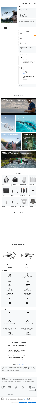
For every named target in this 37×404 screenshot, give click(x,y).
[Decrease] (23, 59)
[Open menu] (1, 1)
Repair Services (9, 393)
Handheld (2, 388)
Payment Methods (9, 387)
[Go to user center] (35, 1)
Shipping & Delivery (10, 389)
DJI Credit (16, 387)
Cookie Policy (13, 400)
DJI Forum (23, 388)
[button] (24, 64)
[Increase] (26, 59)
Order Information (9, 388)
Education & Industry (3, 389)
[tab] (6, 28)
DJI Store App (16, 389)
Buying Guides (23, 389)
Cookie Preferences (26, 399)
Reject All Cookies (23, 402)
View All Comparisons (18, 337)
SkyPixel (23, 387)
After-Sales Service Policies (10, 394)
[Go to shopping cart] (34, 1)
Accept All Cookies (31, 402)
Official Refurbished (17, 388)
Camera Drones (2, 387)
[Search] (32, 1)
